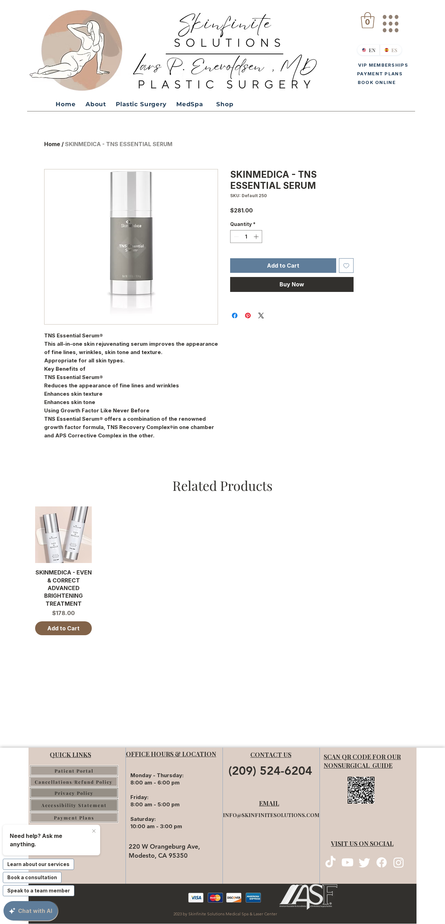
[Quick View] (63, 534)
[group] (222, 571)
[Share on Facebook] (234, 315)
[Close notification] (94, 831)
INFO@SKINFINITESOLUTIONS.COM (271, 815)
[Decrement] (235, 236)
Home (52, 144)
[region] (390, 21)
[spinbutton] (246, 236)
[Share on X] (261, 315)
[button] (367, 20)
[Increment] (256, 236)
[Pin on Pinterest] (248, 315)
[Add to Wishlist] (346, 265)
